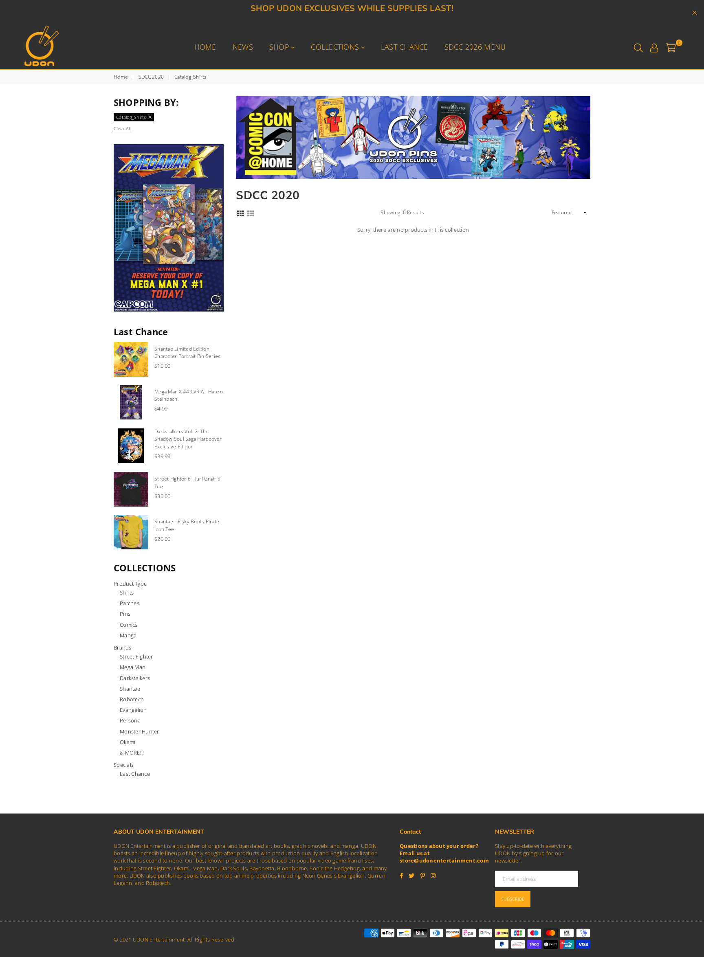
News (243, 47)
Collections (336, 47)
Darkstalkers (135, 678)
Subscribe (512, 899)
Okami (127, 742)
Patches (129, 603)
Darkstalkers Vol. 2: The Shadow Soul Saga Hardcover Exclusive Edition (188, 439)
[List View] (250, 212)
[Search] (638, 47)
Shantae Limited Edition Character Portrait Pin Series (187, 352)
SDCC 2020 (151, 77)
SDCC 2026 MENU (475, 47)
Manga (128, 635)
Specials (124, 764)
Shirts (127, 592)
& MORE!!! (132, 752)
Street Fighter (136, 656)
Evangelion (133, 709)
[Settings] (654, 47)
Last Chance (404, 47)
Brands (123, 647)
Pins (125, 613)
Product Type (130, 583)
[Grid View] (240, 212)
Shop (280, 47)
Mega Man (132, 667)
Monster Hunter (139, 731)
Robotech (132, 699)
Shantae (130, 688)
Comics (129, 624)
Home (205, 47)
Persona (130, 720)
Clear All (122, 128)
